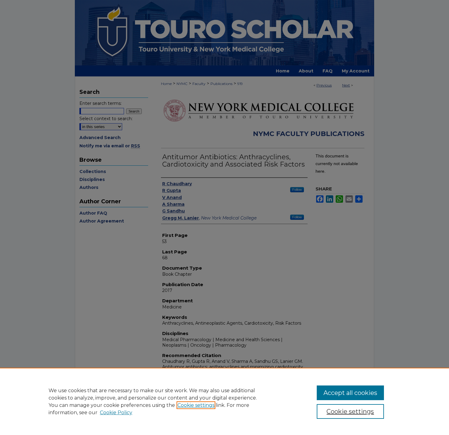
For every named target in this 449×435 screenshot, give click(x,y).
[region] (224, 401)
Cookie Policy (116, 412)
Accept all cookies (350, 392)
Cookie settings (195, 405)
